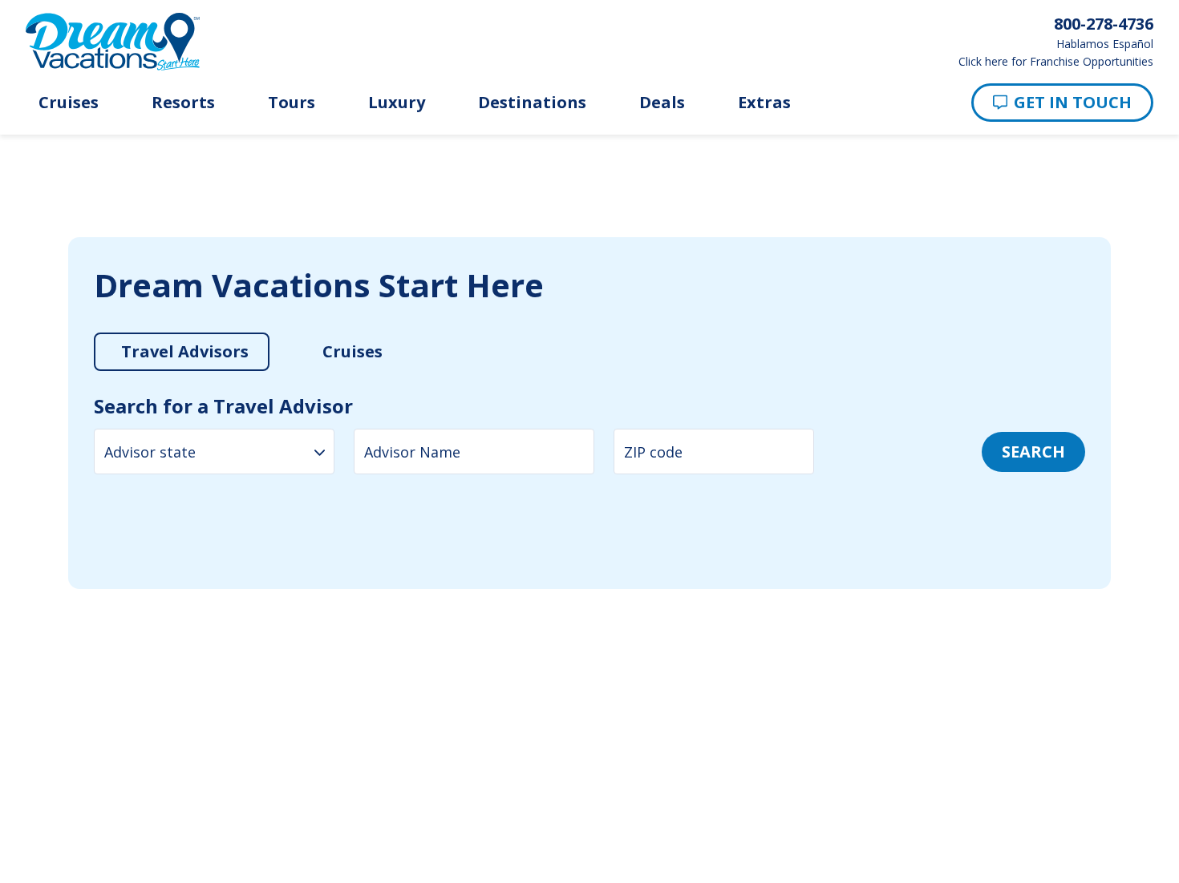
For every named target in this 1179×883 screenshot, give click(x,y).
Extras (764, 102)
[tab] (176, 326)
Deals (662, 102)
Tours (291, 102)
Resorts (183, 102)
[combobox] (201, 413)
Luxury (396, 102)
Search (1046, 413)
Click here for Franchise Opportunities (1055, 61)
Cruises (68, 102)
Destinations (532, 102)
